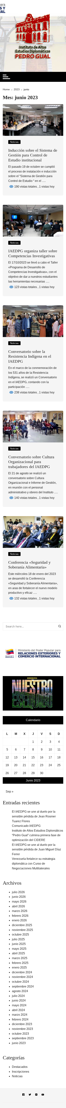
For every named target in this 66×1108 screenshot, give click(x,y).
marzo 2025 (19, 958)
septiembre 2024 (23, 986)
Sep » (9, 791)
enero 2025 (19, 967)
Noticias (14, 142)
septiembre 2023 (23, 1038)
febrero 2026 (20, 915)
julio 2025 (18, 939)
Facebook (23, 1095)
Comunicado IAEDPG (26, 825)
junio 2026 (19, 896)
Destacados (19, 1066)
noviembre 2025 (22, 929)
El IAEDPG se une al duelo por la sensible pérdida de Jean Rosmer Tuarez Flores (34, 816)
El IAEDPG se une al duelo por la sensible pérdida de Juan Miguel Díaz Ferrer (36, 849)
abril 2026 (18, 906)
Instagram (36, 1095)
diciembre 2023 (22, 1024)
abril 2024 (18, 1010)
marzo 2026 (19, 910)
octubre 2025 (20, 934)
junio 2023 (19, 1043)
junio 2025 (19, 943)
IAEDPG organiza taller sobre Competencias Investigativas (32, 253)
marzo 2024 (19, 1014)
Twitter (29, 1095)
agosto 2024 (20, 991)
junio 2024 (19, 1000)
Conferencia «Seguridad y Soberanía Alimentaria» (29, 564)
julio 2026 (18, 892)
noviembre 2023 (22, 1028)
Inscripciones (20, 1071)
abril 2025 (18, 953)
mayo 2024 (19, 1005)
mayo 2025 (19, 948)
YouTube (42, 1095)
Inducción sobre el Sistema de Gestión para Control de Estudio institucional (32, 155)
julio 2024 (18, 995)
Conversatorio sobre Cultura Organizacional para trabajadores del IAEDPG (31, 462)
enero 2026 (19, 920)
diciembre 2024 (22, 972)
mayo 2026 (19, 901)
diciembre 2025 (22, 925)
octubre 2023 (20, 1033)
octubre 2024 (20, 981)
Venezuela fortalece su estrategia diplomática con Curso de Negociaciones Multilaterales (33, 863)
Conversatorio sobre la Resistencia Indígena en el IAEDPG (29, 356)
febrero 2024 (20, 1019)
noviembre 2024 (22, 976)
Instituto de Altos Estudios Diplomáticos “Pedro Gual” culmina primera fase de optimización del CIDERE (37, 835)
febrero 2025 (20, 962)
